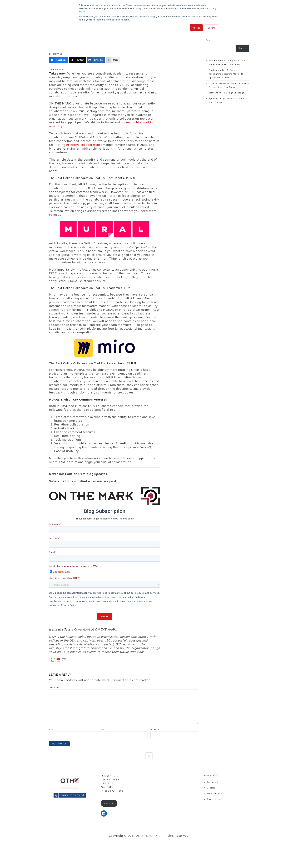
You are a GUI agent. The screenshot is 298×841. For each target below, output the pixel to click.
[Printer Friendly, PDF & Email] (58, 659)
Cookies (211, 787)
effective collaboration (83, 144)
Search (209, 40)
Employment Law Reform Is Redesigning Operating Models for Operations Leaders (226, 74)
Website (155, 729)
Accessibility (213, 782)
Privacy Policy (214, 793)
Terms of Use (214, 799)
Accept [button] (196, 27)
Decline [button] (212, 27)
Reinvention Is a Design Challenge (226, 92)
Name (52, 729)
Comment (55, 687)
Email (103, 729)
